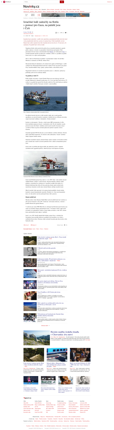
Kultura (64, 9)
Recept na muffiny (61, 404)
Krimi (61, 9)
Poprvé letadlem (72, 404)
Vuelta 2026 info (38, 402)
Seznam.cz (109, 1)
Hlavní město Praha (41, 262)
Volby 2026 (25, 402)
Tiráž (45, 425)
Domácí (36, 9)
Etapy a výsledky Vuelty (40, 404)
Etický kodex (58, 425)
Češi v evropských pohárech (74, 416)
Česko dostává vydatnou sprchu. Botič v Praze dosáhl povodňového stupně (51, 237)
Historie (44, 11)
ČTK (28, 32)
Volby (39, 9)
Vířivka (82, 418)
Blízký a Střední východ (41, 317)
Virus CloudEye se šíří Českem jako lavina (48, 292)
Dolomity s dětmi (72, 412)
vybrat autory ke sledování (28, 33)
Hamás (51, 51)
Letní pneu (60, 421)
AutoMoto (32, 11)
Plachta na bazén (43, 418)
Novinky (25, 32)
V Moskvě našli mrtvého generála (46, 248)
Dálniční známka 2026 (84, 404)
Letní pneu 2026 (83, 402)
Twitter (32, 425)
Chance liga (48, 402)
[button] (45, 98)
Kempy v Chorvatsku (73, 402)
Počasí (67, 11)
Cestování (40, 11)
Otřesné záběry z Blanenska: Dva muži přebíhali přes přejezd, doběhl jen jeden (56, 364)
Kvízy (59, 11)
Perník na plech (60, 412)
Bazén (37, 418)
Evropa (38, 249)
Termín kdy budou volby (28, 408)
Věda (36, 11)
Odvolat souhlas (73, 425)
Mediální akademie (51, 425)
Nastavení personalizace (83, 425)
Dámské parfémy (53, 421)
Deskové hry (66, 421)
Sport (56, 11)
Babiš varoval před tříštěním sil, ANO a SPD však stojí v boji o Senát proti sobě (80, 364)
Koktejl (78, 9)
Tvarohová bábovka (61, 408)
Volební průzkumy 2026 (28, 404)
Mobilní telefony (37, 421)
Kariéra (41, 425)
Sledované (82, 11)
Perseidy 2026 (58, 416)
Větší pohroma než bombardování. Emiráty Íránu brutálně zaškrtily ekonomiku (50, 314)
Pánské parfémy (86, 421)
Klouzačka (61, 418)
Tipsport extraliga (49, 406)
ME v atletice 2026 (50, 408)
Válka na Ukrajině (50, 9)
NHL (47, 412)
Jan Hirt (36, 406)
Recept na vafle (60, 410)
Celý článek (87, 340)
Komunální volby (26, 412)
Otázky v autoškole (84, 410)
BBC (30, 32)
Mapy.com (43, 416)
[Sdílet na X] (66, 225)
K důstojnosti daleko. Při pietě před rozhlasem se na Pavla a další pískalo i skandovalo (51, 259)
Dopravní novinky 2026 (85, 406)
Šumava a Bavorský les (74, 406)
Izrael (34, 228)
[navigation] (2, 2)
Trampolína (50, 418)
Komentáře (57, 9)
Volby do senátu (26, 410)
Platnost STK (82, 412)
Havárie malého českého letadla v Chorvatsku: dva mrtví (65, 333)
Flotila (37, 228)
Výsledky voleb (26, 406)
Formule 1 (48, 410)
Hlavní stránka (26, 9)
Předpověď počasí (50, 416)
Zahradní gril (77, 418)
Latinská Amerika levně (73, 410)
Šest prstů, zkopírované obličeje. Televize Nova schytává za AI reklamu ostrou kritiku (50, 281)
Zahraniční (43, 9)
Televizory (72, 421)
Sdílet (63, 32)
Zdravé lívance (60, 406)
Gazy (63, 51)
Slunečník (55, 418)
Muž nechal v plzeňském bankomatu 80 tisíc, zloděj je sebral (52, 270)
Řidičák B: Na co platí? (84, 408)
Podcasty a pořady (50, 11)
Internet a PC (26, 11)
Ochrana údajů (65, 425)
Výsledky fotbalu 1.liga (50, 404)
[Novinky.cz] (31, 7)
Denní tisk (77, 11)
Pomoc (41, 228)
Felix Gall (37, 410)
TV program (71, 11)
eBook (58, 32)
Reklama (37, 425)
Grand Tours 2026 (38, 412)
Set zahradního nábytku (69, 418)
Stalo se (32, 9)
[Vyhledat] (62, 2)
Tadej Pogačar (38, 408)
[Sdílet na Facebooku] (64, 225)
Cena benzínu (64, 416)
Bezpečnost (39, 293)
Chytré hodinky (78, 421)
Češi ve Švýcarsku (72, 408)
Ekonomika (69, 9)
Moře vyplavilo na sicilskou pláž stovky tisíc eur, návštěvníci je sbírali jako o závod (50, 303)
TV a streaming (40, 284)
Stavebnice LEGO (45, 421)
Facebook (28, 425)
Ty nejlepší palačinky (61, 402)
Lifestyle (74, 9)
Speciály (63, 11)
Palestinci (46, 228)
